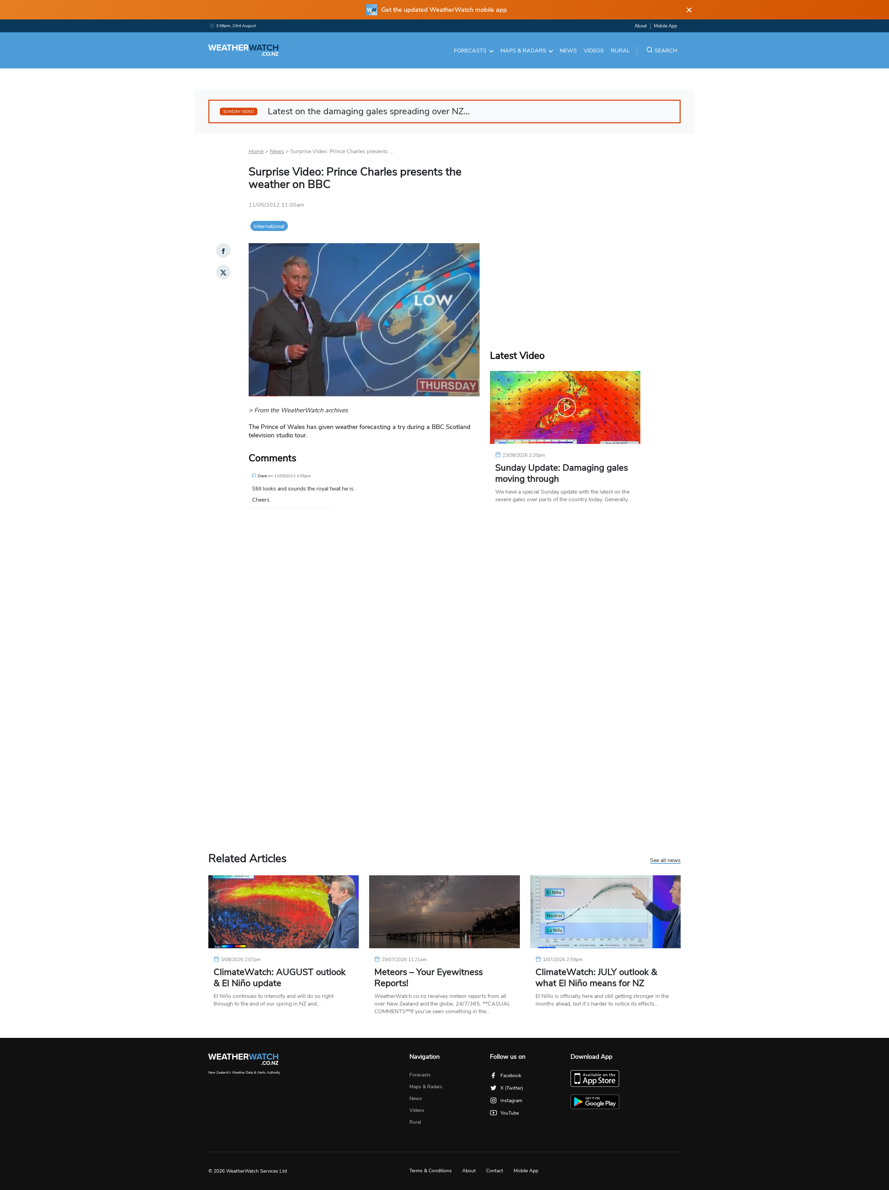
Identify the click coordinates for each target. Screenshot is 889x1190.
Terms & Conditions (430, 1170)
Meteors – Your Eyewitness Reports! (428, 978)
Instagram (511, 1100)
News (568, 51)
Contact (494, 1170)
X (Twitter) (511, 1088)
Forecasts (470, 51)
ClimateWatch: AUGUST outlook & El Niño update (280, 978)
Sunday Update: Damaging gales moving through (561, 473)
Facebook (510, 1075)
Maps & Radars (523, 51)
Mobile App (665, 26)
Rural (620, 51)
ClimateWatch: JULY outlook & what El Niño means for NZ (596, 978)
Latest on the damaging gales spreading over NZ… (346, 111)
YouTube (509, 1113)
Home (256, 151)
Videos (594, 51)
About (640, 26)
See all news (665, 861)
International (269, 226)
